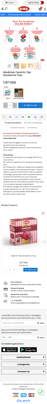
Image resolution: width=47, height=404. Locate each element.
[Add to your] (23, 117)
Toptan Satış (33, 3)
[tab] (13, 122)
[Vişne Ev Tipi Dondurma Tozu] (23, 232)
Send (42, 323)
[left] (3, 242)
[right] (44, 242)
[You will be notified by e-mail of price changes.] (29, 117)
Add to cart (31, 105)
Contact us (24, 371)
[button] (5, 40)
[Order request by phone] (36, 117)
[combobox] (4, 337)
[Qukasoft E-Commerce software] (23, 401)
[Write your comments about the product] (17, 117)
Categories (23, 364)
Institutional (23, 357)
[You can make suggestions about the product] (42, 117)
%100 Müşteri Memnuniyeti (19, 14)
